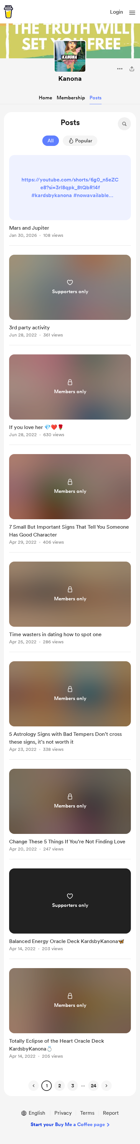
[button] (132, 13)
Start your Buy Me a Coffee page (68, 1124)
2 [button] (59, 1086)
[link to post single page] (70, 197)
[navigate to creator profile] (70, 56)
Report (111, 1113)
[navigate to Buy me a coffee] (8, 11)
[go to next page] (106, 1085)
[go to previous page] (33, 1085)
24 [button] (93, 1086)
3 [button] (72, 1086)
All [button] (51, 141)
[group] (70, 200)
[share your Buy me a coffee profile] (132, 69)
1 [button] (47, 1086)
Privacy (63, 1113)
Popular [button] (83, 141)
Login (116, 12)
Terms (87, 1113)
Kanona (70, 78)
